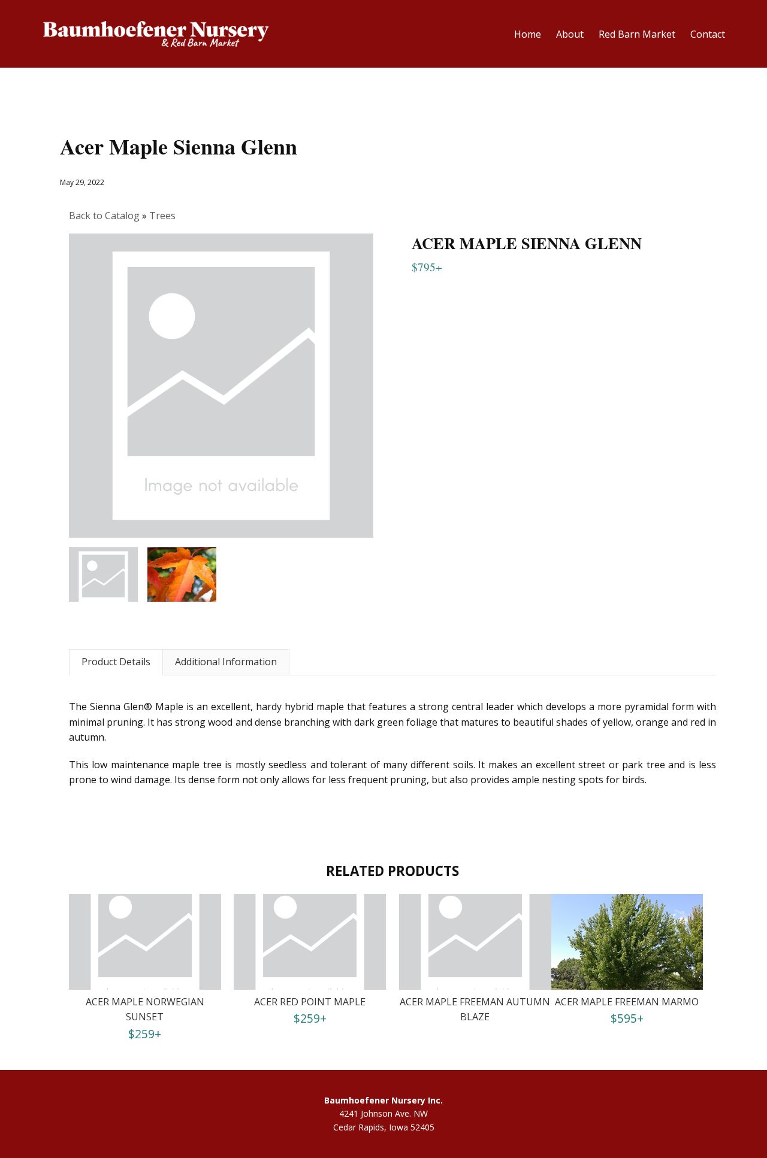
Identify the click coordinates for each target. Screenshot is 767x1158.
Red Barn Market (637, 34)
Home (527, 34)
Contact (707, 34)
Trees (162, 215)
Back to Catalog (105, 215)
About (570, 34)
